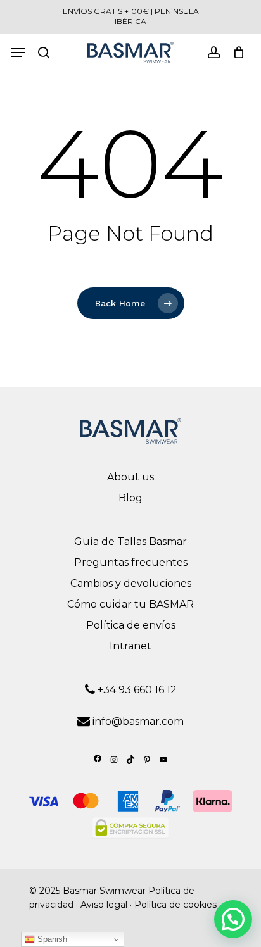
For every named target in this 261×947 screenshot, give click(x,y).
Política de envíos (130, 625)
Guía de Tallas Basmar (130, 542)
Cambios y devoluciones (130, 583)
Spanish (51, 939)
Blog (130, 498)
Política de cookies (175, 904)
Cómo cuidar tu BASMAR (130, 604)
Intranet (130, 646)
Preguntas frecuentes (131, 562)
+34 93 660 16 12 (136, 690)
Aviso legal (103, 904)
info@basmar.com (138, 721)
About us (130, 477)
